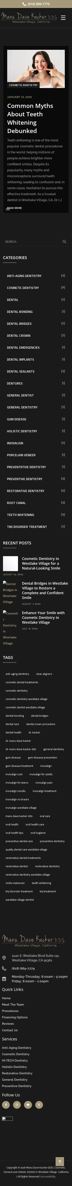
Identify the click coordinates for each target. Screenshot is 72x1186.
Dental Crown (18, 335)
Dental (12, 299)
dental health (13, 732)
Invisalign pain (44, 782)
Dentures (15, 383)
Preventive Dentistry (24, 479)
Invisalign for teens (17, 782)
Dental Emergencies (23, 347)
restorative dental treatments (23, 858)
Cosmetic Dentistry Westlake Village (26, 699)
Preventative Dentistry (26, 467)
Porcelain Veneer (21, 455)
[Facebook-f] (6, 1105)
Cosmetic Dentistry (23, 85)
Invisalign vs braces (17, 799)
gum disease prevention (42, 757)
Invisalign (15, 443)
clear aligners (44, 674)
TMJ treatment (48, 891)
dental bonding (15, 715)
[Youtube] (28, 1105)
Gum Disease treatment (19, 766)
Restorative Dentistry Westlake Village (28, 874)
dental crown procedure (40, 724)
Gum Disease (16, 419)
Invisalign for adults (41, 774)
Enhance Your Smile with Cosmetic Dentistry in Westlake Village (43, 617)
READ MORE (14, 208)
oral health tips (14, 833)
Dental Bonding (20, 311)
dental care (12, 724)
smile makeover (15, 883)
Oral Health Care (35, 824)
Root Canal (16, 502)
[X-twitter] (39, 1105)
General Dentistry (22, 407)
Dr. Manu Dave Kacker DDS (21, 749)
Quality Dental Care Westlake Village (26, 849)
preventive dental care (19, 841)
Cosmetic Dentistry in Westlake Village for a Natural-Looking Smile (41, 563)
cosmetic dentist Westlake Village (25, 707)
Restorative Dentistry (25, 490)
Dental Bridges (19, 323)
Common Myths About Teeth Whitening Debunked (30, 118)
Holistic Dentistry (22, 431)
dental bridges (39, 715)
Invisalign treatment (44, 791)
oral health (12, 824)
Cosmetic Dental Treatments (22, 682)
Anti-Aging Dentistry (24, 275)
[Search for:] (36, 241)
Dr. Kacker (34, 732)
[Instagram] (17, 1105)
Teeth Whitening (20, 514)
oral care (45, 816)
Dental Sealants (20, 371)
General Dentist (20, 395)
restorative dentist (17, 866)
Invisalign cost (14, 774)
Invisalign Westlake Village (21, 807)
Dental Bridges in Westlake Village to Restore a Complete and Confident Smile (45, 590)
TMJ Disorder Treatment (27, 526)
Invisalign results (16, 791)
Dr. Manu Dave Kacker (18, 741)
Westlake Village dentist (20, 899)
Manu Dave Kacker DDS (19, 816)
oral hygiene (38, 833)
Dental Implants (20, 359)
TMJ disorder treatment (19, 891)
